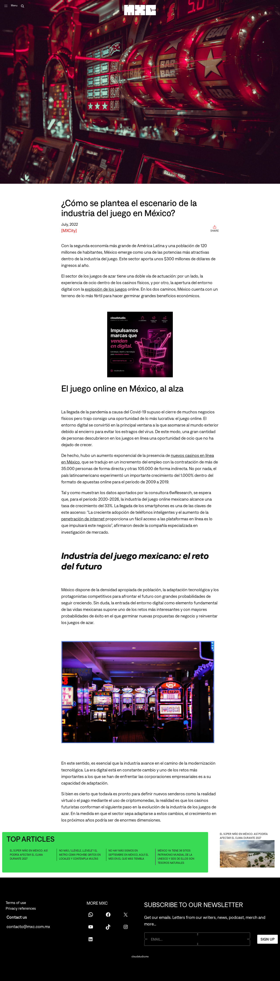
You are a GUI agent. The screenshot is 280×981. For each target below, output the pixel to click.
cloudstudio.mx (140, 956)
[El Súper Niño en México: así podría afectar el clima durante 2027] (247, 854)
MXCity (69, 230)
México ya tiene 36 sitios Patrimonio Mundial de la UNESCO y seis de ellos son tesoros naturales (176, 856)
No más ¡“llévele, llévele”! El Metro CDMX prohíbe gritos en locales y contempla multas (80, 854)
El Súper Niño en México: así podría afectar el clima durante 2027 (29, 854)
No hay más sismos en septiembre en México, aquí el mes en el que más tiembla (128, 854)
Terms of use (16, 903)
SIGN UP (268, 939)
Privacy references (21, 908)
